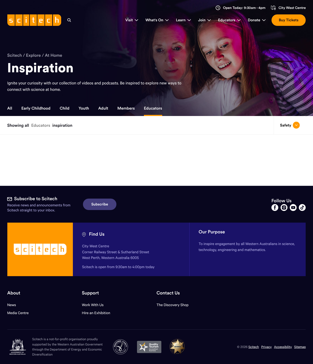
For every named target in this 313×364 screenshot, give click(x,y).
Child (64, 108)
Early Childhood (35, 108)
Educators (153, 108)
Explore (33, 55)
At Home (53, 55)
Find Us (96, 234)
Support (90, 293)
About (13, 293)
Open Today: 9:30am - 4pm (244, 8)
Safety (285, 125)
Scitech (14, 55)
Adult (103, 108)
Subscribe (99, 204)
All (9, 108)
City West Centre (292, 7)
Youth (84, 108)
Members (126, 108)
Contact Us (168, 293)
